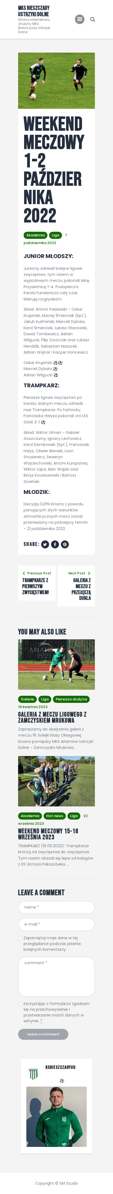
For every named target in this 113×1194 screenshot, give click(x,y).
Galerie (27, 699)
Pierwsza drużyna (71, 699)
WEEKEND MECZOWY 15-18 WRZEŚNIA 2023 (48, 834)
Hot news (54, 815)
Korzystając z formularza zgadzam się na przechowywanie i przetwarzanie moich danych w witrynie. (57, 1012)
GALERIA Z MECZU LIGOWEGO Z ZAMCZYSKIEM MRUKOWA (52, 718)
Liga (55, 235)
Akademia (35, 235)
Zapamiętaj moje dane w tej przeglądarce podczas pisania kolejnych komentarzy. (52, 943)
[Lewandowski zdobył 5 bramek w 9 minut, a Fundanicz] (56, 1117)
